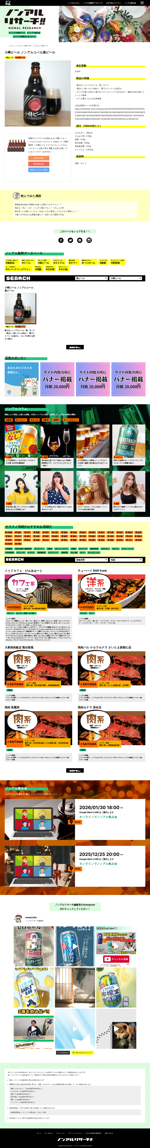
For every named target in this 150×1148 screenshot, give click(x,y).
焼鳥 (74, 549)
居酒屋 (9, 549)
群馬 (93, 532)
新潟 (140, 532)
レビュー (22, 420)
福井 (29, 536)
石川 (19, 536)
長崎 (112, 540)
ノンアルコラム (73, 3)
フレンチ (21, 552)
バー (83, 552)
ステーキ (83, 549)
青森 (19, 532)
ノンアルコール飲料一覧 (23, 46)
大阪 (112, 536)
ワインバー (54, 552)
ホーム (11, 46)
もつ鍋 (74, 552)
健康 (9, 420)
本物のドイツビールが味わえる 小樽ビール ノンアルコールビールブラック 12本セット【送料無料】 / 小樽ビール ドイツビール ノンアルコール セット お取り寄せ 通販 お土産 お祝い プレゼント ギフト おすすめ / (48, 145)
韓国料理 (42, 552)
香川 (66, 540)
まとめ (35, 420)
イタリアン (40, 549)
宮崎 (140, 540)
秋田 (47, 532)
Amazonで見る (39, 158)
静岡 (66, 536)
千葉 (112, 532)
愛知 (75, 536)
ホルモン (106, 549)
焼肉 (50, 549)
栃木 (84, 532)
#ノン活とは (49, 1133)
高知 (84, 540)
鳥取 (10, 540)
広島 (38, 540)
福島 (66, 532)
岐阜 (56, 536)
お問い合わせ (109, 1133)
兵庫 (121, 536)
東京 (121, 532)
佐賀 (103, 540)
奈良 (130, 536)
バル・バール (128, 549)
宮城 (38, 532)
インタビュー (71, 420)
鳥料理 (65, 552)
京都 (103, 536)
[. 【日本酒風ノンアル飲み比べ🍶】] (34, 1029)
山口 (47, 540)
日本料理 (10, 552)
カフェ (116, 549)
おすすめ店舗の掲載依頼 (93, 1133)
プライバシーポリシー (75, 1133)
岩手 (29, 532)
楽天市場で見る (39, 164)
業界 (47, 420)
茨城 (75, 532)
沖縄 (19, 544)
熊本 (121, 540)
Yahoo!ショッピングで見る (38, 170)
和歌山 (139, 536)
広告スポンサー (15, 358)
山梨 (38, 536)
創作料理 (94, 549)
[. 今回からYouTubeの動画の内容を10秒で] (116, 946)
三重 (84, 536)
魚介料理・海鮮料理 (23, 549)
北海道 (9, 532)
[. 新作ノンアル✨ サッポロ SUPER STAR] (75, 1029)
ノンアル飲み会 (130, 3)
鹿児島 (9, 544)
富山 (10, 536)
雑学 (57, 420)
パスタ (31, 552)
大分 (130, 540)
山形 (56, 532)
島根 (19, 540)
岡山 (29, 540)
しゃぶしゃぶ (94, 552)
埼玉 (103, 532)
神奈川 (130, 532)
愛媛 (75, 540)
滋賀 (93, 536)
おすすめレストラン (113, 3)
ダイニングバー (62, 549)
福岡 (93, 540)
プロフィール (60, 1133)
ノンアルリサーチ (76, 1145)
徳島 (56, 540)
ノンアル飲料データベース (93, 3)
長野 (47, 536)
